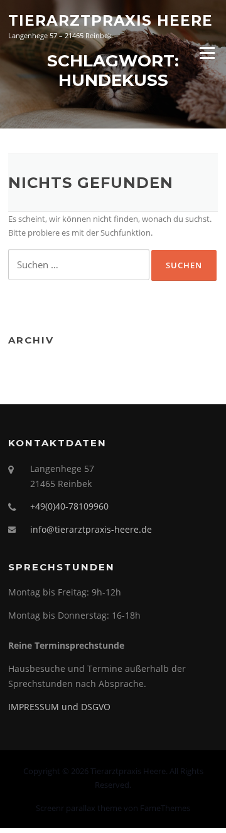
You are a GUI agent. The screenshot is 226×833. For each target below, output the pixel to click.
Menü (207, 52)
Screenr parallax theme (79, 808)
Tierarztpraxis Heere (110, 20)
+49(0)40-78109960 (69, 506)
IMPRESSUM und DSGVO (59, 707)
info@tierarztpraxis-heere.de (91, 529)
